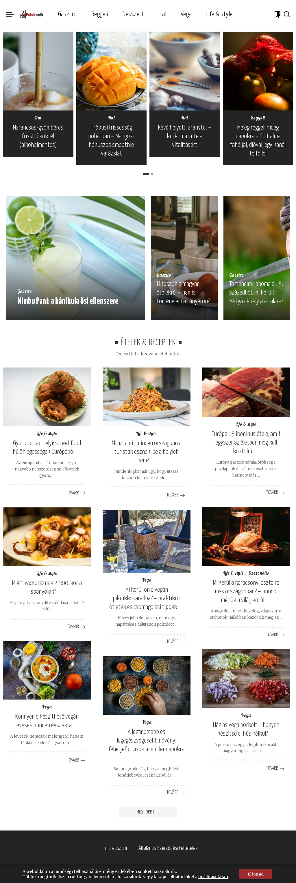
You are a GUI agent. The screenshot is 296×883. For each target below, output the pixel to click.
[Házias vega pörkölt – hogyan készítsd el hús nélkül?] (246, 678)
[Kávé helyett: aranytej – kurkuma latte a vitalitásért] (184, 71)
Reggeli (258, 118)
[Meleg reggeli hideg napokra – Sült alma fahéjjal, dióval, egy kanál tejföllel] (258, 71)
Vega (146, 580)
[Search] (286, 14)
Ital (38, 118)
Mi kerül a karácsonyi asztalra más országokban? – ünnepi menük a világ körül (246, 591)
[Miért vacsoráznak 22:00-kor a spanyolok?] (47, 536)
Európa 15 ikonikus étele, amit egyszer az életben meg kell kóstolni (246, 443)
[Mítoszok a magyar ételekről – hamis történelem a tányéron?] (184, 258)
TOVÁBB (121, 314)
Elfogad (256, 874)
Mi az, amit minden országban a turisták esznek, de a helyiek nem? (147, 452)
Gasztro (24, 292)
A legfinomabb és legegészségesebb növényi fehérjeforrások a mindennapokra (146, 741)
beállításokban (213, 876)
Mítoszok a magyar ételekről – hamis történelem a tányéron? (183, 293)
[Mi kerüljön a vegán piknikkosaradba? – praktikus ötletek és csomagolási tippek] (147, 541)
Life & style (47, 434)
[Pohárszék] (32, 14)
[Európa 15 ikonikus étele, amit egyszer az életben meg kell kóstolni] (246, 392)
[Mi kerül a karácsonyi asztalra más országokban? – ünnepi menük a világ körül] (246, 536)
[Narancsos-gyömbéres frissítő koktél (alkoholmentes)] (38, 71)
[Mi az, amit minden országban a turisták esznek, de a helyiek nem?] (147, 397)
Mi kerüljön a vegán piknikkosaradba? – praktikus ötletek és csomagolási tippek (144, 598)
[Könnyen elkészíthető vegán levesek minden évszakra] (47, 670)
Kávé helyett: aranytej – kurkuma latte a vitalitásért (184, 136)
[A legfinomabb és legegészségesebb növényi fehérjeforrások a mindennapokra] (147, 685)
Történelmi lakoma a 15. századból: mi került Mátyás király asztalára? (256, 293)
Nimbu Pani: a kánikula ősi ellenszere (68, 301)
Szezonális (258, 573)
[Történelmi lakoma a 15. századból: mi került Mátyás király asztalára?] (256, 258)
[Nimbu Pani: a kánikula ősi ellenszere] (75, 258)
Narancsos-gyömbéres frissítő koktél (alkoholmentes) (38, 136)
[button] (146, 174)
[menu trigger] (13, 14)
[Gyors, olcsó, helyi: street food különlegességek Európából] (47, 397)
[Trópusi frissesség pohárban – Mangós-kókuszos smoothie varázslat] (111, 71)
